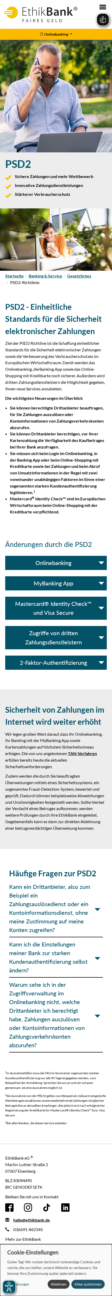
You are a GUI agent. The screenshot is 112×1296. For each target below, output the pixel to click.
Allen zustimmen (88, 1284)
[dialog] (56, 1270)
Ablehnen (58, 1284)
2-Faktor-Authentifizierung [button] (53, 662)
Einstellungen (18, 1284)
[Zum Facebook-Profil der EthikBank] (9, 1206)
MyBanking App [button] (53, 583)
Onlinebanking (56, 34)
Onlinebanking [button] (53, 562)
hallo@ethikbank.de (31, 1219)
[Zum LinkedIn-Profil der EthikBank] (65, 1206)
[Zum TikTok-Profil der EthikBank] (46, 1206)
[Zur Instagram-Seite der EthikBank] (28, 1206)
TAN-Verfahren (82, 753)
